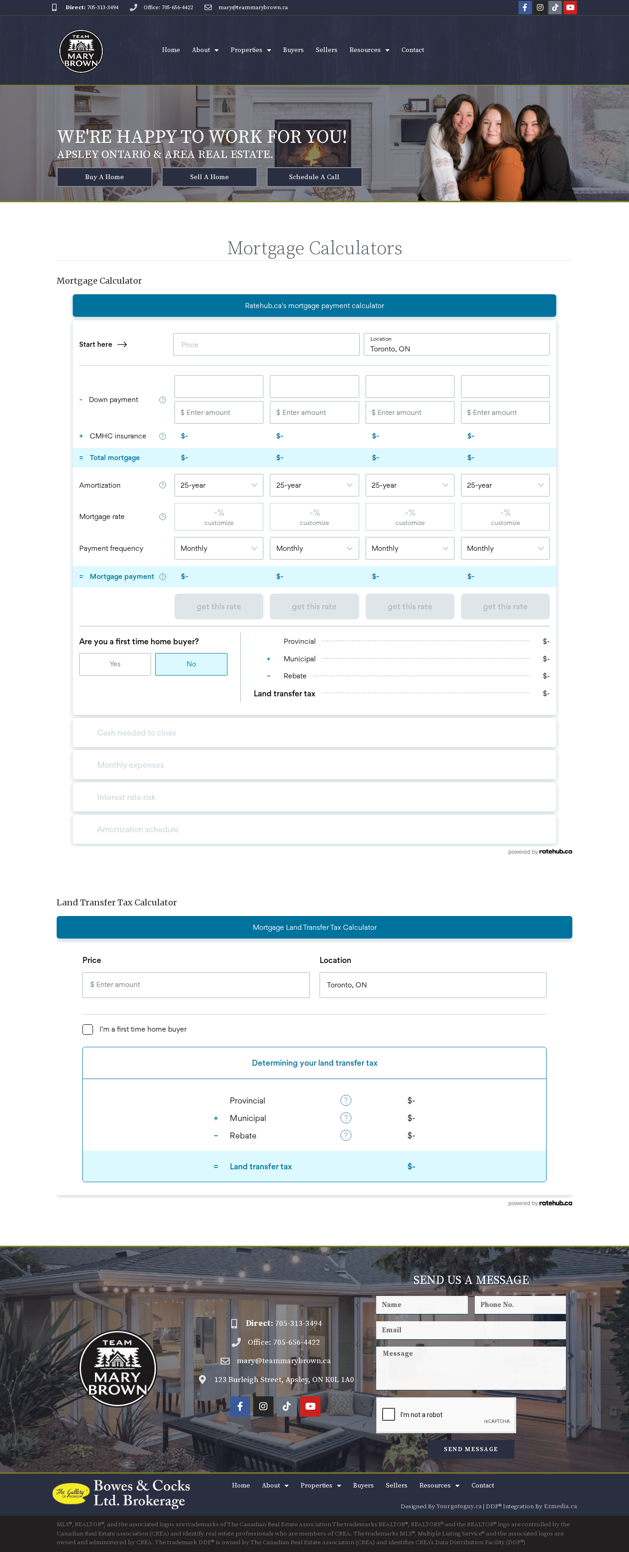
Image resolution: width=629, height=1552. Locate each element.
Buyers (293, 50)
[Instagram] (540, 7)
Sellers (327, 50)
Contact (413, 50)
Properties (246, 50)
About (201, 50)
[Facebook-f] (525, 7)
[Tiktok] (555, 7)
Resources (365, 50)
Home (171, 50)
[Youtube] (570, 7)
